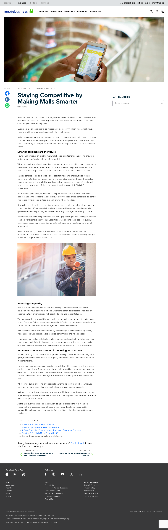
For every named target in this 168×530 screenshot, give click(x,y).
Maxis (8, 493)
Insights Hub (24, 89)
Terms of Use (89, 491)
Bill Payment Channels (54, 493)
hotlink (33, 3)
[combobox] (138, 103)
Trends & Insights (45, 89)
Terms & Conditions (91, 485)
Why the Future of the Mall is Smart (38, 424)
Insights (9, 488)
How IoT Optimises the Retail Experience (40, 427)
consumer (8, 3)
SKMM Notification (91, 496)
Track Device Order (52, 491)
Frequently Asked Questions (56, 488)
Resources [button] (95, 11)
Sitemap (54, 522)
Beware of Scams (91, 493)
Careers (9, 491)
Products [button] (43, 11)
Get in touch (78, 443)
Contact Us (49, 485)
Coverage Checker (52, 496)
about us (45, 3)
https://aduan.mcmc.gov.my (60, 519)
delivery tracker (156, 3)
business (22, 3)
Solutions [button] (56, 11)
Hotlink (8, 496)
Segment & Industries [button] (76, 11)
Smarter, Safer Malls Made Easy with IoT (40, 433)
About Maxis (10, 485)
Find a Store (49, 499)
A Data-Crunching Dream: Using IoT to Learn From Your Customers (52, 430)
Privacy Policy (89, 488)
